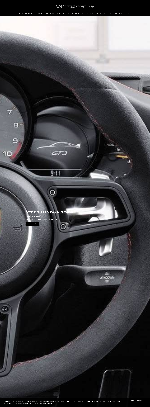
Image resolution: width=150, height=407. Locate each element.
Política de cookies (47, 403)
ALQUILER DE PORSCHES (81, 13)
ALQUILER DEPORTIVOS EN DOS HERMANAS (119, 13)
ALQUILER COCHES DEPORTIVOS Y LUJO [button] (44, 13)
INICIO (21, 13)
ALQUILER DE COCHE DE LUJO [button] (65, 13)
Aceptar (132, 400)
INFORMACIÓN (32, 224)
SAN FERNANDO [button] (28, 13)
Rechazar (140, 400)
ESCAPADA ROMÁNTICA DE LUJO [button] (97, 13)
